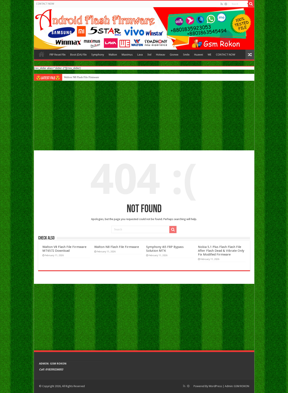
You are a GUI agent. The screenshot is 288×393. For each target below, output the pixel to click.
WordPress (215, 386)
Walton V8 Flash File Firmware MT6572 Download (64, 249)
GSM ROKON (241, 386)
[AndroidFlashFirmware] (144, 28)
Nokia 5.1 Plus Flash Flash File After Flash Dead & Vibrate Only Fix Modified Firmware (221, 250)
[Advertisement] (144, 115)
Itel (149, 54)
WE (209, 54)
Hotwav (160, 54)
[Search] (251, 4)
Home (41, 54)
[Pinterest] (225, 4)
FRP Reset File (58, 54)
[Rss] (221, 4)
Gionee (174, 54)
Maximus (127, 54)
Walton (113, 54)
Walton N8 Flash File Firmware (81, 77)
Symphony (97, 54)
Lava (140, 54)
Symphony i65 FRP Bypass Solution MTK (165, 249)
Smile (186, 54)
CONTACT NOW (45, 3)
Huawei (198, 54)
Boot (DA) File (78, 54)
